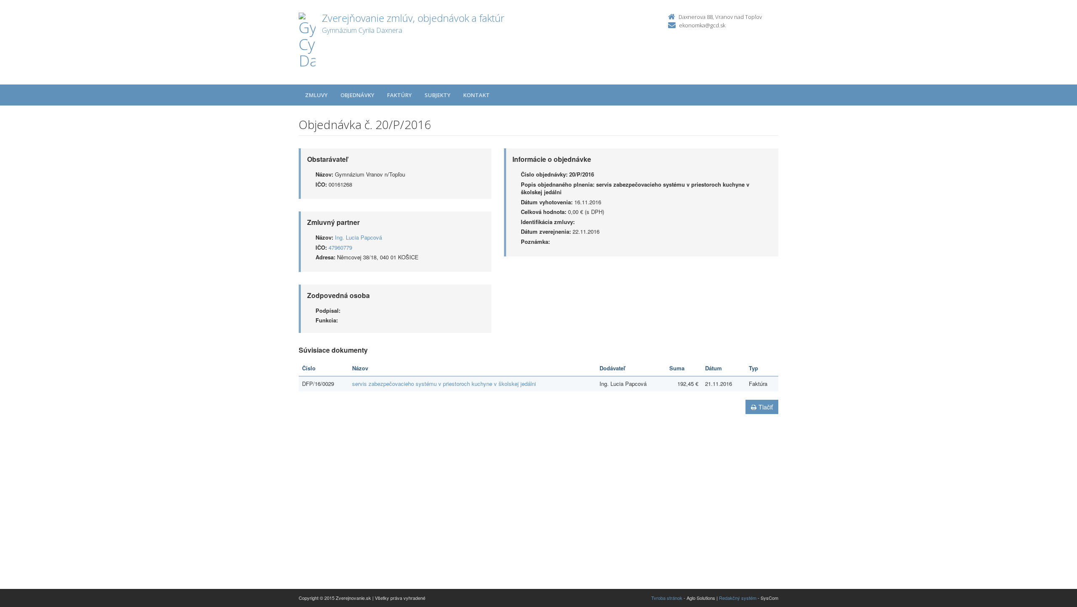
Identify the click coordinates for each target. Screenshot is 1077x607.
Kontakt (476, 95)
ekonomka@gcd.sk (702, 25)
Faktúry (399, 95)
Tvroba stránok (666, 597)
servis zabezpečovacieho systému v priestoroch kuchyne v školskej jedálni (444, 384)
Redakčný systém (737, 597)
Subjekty (437, 95)
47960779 (340, 247)
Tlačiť (766, 407)
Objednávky (357, 95)
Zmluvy (316, 95)
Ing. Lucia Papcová (358, 237)
